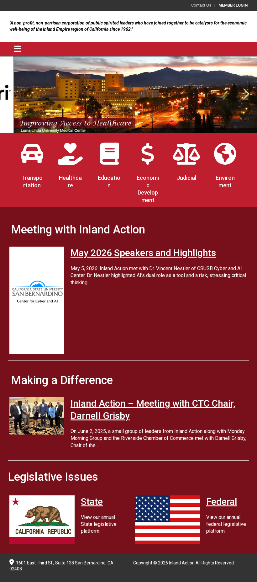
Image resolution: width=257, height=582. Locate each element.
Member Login (233, 5)
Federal (221, 501)
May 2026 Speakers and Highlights (143, 252)
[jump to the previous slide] (11, 95)
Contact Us (201, 5)
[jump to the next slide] (246, 95)
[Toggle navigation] (17, 49)
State (92, 501)
